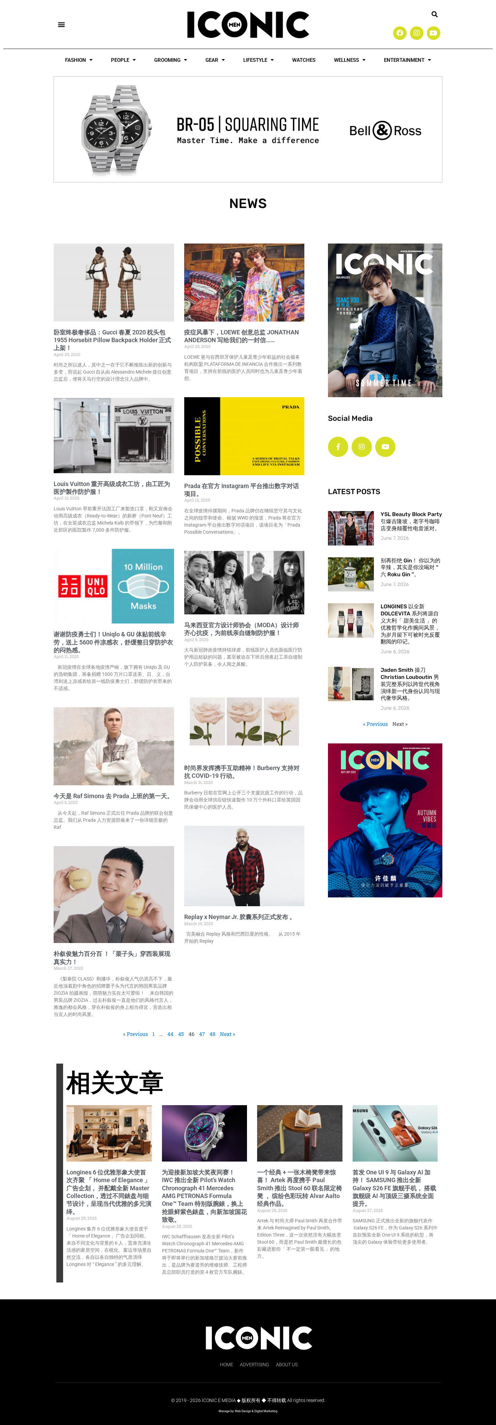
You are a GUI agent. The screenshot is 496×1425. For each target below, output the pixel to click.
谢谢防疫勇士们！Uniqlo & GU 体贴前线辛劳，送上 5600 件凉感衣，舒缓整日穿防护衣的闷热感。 (113, 642)
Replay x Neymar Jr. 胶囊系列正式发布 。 (240, 916)
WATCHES (303, 60)
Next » (227, 1033)
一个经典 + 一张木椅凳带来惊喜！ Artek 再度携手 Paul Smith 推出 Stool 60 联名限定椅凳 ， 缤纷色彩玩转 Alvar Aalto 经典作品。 (299, 1188)
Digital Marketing (265, 1411)
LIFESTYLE (255, 60)
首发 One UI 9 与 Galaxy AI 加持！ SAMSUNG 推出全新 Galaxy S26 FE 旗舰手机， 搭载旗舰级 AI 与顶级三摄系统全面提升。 (394, 1188)
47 (202, 1033)
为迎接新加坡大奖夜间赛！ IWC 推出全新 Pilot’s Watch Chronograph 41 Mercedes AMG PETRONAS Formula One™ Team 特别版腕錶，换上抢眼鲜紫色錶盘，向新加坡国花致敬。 (204, 1196)
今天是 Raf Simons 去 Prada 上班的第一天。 (113, 795)
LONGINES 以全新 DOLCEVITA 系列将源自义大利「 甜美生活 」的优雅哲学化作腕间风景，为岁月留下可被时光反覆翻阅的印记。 (410, 624)
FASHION (75, 60)
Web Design (243, 1411)
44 (170, 1033)
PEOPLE (120, 60)
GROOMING (167, 60)
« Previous (135, 1033)
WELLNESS (346, 60)
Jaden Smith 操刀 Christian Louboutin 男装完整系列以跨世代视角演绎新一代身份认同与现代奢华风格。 (410, 684)
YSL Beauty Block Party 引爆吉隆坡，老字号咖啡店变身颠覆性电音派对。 (411, 521)
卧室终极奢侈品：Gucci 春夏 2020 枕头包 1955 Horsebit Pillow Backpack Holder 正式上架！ (112, 340)
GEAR (211, 60)
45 (181, 1033)
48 (212, 1033)
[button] (61, 24)
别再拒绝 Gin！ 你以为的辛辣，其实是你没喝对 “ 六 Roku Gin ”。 (410, 567)
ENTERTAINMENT (404, 60)
